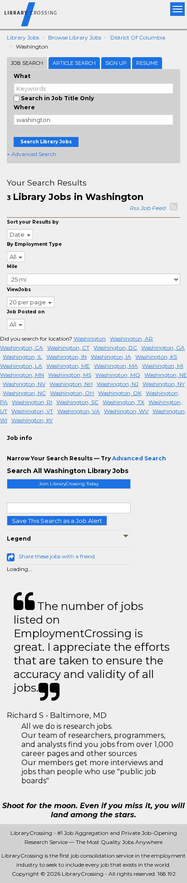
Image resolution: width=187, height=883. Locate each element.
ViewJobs (19, 290)
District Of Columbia (137, 37)
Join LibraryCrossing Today (68, 484)
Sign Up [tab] (116, 63)
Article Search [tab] (74, 63)
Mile (12, 266)
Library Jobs (23, 37)
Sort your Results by (33, 222)
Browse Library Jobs (74, 37)
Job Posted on (25, 312)
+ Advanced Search (31, 154)
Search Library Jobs (46, 142)
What (22, 76)
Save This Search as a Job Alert (57, 520)
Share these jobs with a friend (57, 556)
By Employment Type (34, 244)
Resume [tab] (147, 63)
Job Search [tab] (27, 63)
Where (24, 107)
